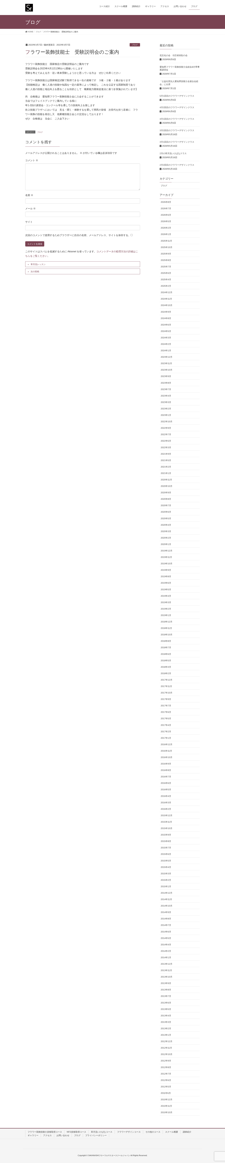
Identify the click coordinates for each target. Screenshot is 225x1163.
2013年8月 (166, 989)
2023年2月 (166, 408)
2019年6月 (166, 583)
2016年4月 (166, 796)
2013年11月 (166, 970)
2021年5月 (166, 460)
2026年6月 (166, 215)
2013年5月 (166, 1009)
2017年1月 (166, 738)
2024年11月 (166, 299)
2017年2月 (166, 731)
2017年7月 (166, 705)
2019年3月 (166, 602)
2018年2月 (166, 673)
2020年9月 (166, 492)
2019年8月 (166, 576)
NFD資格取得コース (76, 1132)
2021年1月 (166, 473)
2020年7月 (166, 505)
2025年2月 (166, 286)
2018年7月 (166, 647)
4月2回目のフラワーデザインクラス (177, 107)
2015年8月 (166, 841)
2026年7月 (166, 208)
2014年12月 (166, 893)
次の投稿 (35, 271)
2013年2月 (166, 1028)
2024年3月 (166, 337)
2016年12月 (166, 744)
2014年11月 (166, 899)
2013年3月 (166, 1022)
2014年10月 (166, 906)
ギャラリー (33, 1135)
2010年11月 (166, 1106)
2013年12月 (166, 964)
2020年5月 (166, 518)
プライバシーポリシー (96, 1135)
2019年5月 (166, 589)
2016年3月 (166, 802)
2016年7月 (166, 776)
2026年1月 (166, 234)
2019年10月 (166, 563)
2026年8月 (166, 202)
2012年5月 (166, 1086)
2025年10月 (166, 247)
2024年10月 (166, 305)
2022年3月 (166, 447)
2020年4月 (166, 525)
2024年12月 (166, 292)
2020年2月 (166, 538)
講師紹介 (187, 1132)
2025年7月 (166, 266)
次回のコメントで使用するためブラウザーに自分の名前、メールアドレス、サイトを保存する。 (78, 235)
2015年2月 (166, 880)
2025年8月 (166, 260)
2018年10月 (166, 634)
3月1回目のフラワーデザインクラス (177, 142)
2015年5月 (166, 860)
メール (30, 208)
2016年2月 (166, 809)
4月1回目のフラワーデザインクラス (177, 119)
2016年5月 (166, 789)
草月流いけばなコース (101, 1132)
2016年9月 (166, 763)
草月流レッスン (38, 264)
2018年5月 (166, 660)
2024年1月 (166, 350)
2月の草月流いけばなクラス (173, 153)
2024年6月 (166, 324)
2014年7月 (166, 925)
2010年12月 (166, 1099)
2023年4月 (166, 396)
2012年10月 (166, 1054)
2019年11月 (166, 557)
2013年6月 (166, 1002)
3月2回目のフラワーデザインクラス (177, 130)
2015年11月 (166, 822)
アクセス (47, 1135)
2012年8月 (166, 1067)
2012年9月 (166, 1060)
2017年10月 (166, 692)
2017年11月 (166, 686)
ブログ (135, 45)
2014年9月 (166, 912)
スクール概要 (171, 1132)
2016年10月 (166, 757)
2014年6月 (166, 931)
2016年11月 (166, 751)
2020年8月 (166, 499)
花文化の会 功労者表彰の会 (174, 55)
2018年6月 (166, 654)
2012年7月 (166, 1074)
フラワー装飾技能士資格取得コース (45, 1132)
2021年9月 (166, 454)
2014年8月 (166, 918)
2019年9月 (166, 570)
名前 (29, 195)
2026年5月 (166, 221)
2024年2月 (166, 344)
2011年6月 (166, 1093)
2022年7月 (166, 434)
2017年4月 (166, 725)
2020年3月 (166, 531)
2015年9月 (166, 835)
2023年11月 (166, 363)
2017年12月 (166, 680)
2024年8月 (166, 318)
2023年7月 (166, 389)
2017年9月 (166, 699)
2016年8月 (166, 770)
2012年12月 (166, 1041)
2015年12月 (166, 815)
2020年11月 (166, 479)
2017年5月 (166, 718)
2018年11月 (166, 628)
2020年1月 (166, 544)
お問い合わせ (62, 1135)
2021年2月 (166, 467)
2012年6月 (166, 1080)
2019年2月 (166, 609)
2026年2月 (166, 228)
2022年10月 (166, 421)
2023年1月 (166, 415)
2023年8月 (166, 383)
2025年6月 (166, 273)
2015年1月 (166, 886)
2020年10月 (166, 486)
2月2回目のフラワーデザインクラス (177, 165)
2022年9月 (166, 428)
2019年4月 (166, 596)
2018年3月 (166, 667)
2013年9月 (166, 983)
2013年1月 (166, 1035)
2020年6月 (166, 512)
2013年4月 (166, 1015)
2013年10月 (166, 977)
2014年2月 (166, 951)
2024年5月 (166, 331)
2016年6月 (166, 783)
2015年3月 (166, 873)
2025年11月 (166, 241)
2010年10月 (166, 1112)
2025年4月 (166, 279)
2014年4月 (166, 944)
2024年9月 (166, 312)
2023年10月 (166, 370)
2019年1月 (166, 615)
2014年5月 (166, 938)
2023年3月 (166, 402)
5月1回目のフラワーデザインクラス (177, 96)
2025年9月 (166, 253)
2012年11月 (166, 1048)
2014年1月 (166, 957)
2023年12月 (166, 357)
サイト (29, 222)
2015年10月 (166, 828)
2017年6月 (166, 712)
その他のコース (152, 1132)
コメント (31, 160)
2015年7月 (166, 847)
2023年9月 (166, 376)
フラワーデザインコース (129, 1132)
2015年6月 (166, 854)
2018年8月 (166, 641)
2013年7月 (166, 996)
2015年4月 (166, 867)
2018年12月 (166, 621)
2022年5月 (166, 441)
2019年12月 (166, 550)
